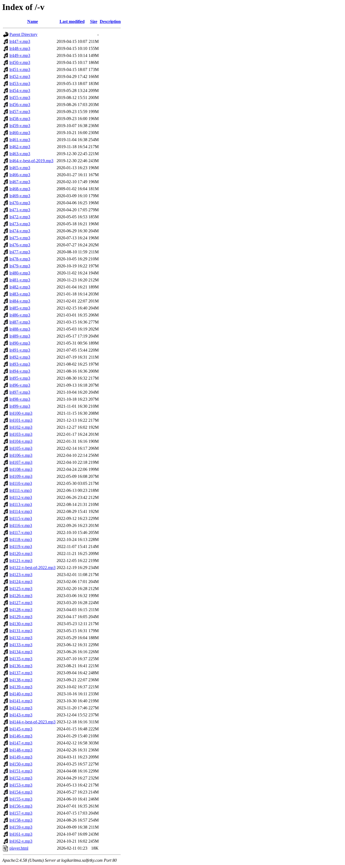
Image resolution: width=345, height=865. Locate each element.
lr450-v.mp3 (19, 62)
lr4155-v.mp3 (20, 799)
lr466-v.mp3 (19, 174)
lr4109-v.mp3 (20, 476)
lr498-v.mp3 (19, 399)
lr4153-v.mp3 (20, 785)
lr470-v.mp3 (19, 202)
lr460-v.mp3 (19, 132)
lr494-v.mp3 (19, 371)
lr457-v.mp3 (19, 111)
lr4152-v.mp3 (20, 778)
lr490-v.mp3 (19, 343)
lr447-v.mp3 (19, 41)
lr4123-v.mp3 (20, 574)
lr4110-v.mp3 (20, 483)
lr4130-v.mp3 (20, 623)
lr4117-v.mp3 (20, 532)
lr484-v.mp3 (19, 301)
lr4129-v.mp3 (20, 616)
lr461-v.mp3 (19, 139)
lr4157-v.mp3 (20, 813)
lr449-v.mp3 (19, 55)
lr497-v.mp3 (19, 392)
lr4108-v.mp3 (20, 469)
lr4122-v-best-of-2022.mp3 (32, 567)
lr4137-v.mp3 (20, 672)
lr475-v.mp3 (19, 238)
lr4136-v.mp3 (20, 665)
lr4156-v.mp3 (20, 806)
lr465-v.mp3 (19, 167)
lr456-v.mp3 (19, 104)
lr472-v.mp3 (19, 216)
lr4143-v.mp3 (20, 715)
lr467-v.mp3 (19, 181)
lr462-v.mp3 (19, 146)
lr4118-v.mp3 (20, 539)
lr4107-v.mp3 (20, 462)
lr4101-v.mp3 (20, 420)
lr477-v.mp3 (19, 252)
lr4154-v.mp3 (20, 792)
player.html (18, 848)
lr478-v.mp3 (19, 259)
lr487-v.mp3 (19, 322)
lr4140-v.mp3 (20, 694)
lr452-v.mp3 (19, 76)
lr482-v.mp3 (19, 287)
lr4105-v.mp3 (20, 448)
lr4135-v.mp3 (20, 658)
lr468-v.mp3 (19, 188)
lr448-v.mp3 (19, 48)
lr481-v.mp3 (19, 280)
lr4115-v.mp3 (20, 518)
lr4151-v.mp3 (20, 771)
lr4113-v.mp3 (20, 504)
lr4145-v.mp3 (20, 729)
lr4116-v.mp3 (20, 525)
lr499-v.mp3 (19, 406)
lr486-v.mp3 (19, 315)
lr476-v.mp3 (19, 245)
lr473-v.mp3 (19, 224)
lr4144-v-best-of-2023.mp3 (32, 722)
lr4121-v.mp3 (20, 560)
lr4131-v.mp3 (20, 630)
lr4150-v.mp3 (20, 764)
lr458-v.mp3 (19, 118)
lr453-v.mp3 (19, 83)
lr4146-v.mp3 (20, 736)
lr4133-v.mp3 (20, 644)
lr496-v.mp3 (19, 385)
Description (110, 21)
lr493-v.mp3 (19, 364)
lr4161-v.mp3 (20, 834)
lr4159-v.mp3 (20, 827)
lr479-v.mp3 (19, 266)
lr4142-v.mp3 (20, 708)
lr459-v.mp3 (19, 125)
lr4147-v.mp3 (20, 743)
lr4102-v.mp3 (20, 427)
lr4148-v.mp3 (20, 750)
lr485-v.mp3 (19, 308)
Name (32, 21)
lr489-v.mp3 (19, 336)
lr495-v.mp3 (19, 378)
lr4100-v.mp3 (20, 413)
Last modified (72, 21)
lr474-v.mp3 (19, 231)
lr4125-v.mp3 (20, 588)
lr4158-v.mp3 (20, 820)
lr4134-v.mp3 (20, 651)
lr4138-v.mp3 (20, 679)
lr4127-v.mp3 (20, 602)
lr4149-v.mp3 (20, 757)
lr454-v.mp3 (19, 90)
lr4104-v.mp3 (20, 441)
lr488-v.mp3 (19, 329)
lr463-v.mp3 (19, 153)
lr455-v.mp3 (19, 97)
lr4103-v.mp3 (20, 434)
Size (93, 21)
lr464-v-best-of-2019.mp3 (31, 160)
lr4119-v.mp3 (20, 546)
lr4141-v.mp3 (20, 701)
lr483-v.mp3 (19, 294)
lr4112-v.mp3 (20, 497)
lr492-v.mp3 (19, 357)
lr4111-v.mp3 (20, 490)
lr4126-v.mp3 (20, 595)
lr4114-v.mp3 (20, 511)
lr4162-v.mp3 (20, 841)
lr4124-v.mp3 (20, 581)
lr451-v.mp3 (19, 69)
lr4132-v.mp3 (20, 637)
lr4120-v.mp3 (20, 553)
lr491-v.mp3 (19, 350)
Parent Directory (23, 34)
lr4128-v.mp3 (20, 609)
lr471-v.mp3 (19, 209)
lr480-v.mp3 (19, 273)
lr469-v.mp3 (19, 195)
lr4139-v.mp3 (20, 686)
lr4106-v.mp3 (20, 455)
